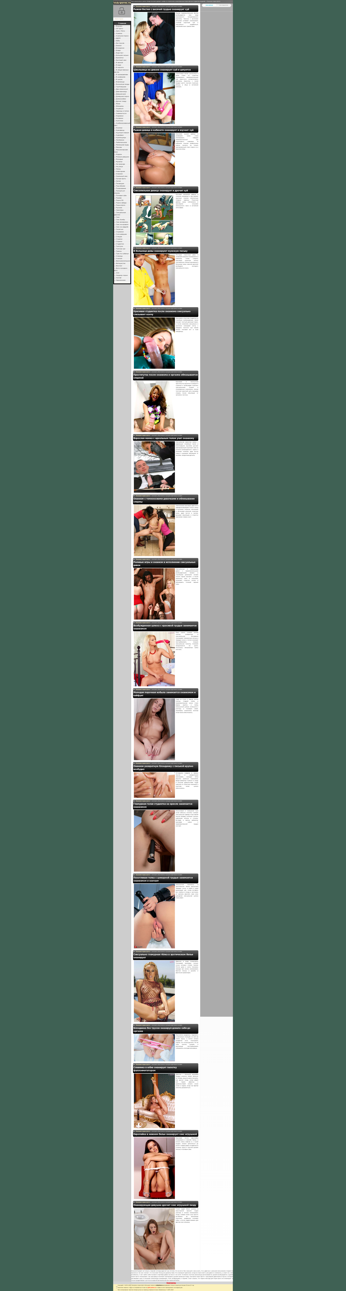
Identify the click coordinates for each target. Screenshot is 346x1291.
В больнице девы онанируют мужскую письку (160, 251)
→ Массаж (118, 147)
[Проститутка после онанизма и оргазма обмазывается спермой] (154, 406)
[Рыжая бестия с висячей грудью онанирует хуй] (154, 38)
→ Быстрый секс (120, 60)
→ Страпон (118, 239)
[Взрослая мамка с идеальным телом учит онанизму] (154, 467)
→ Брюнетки (118, 57)
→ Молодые (118, 159)
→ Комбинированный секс (122, 124)
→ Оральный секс (121, 176)
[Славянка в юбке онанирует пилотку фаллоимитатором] (154, 1101)
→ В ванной (118, 62)
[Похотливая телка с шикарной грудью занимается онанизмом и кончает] (154, 916)
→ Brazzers (118, 26)
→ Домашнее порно (121, 96)
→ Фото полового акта (120, 269)
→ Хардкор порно (121, 275)
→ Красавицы (119, 130)
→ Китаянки (118, 118)
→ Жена (117, 103)
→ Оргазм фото (120, 178)
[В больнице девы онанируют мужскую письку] (154, 279)
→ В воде (117, 65)
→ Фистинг (118, 266)
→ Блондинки (119, 48)
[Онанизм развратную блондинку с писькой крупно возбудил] (154, 785)
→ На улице (118, 166)
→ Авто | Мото (119, 31)
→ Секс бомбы (119, 219)
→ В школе (118, 79)
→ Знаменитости (120, 113)
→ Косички (118, 128)
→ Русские (118, 207)
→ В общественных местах (121, 71)
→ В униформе (119, 77)
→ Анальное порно (121, 36)
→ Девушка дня (120, 94)
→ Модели (118, 154)
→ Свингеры (118, 210)
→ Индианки (118, 116)
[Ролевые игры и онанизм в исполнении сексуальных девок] (154, 594)
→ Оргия (117, 181)
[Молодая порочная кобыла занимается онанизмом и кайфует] (154, 729)
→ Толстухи (118, 246)
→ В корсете (119, 67)
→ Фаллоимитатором (122, 261)
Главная (122, 23)
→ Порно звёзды (120, 203)
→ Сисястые (118, 229)
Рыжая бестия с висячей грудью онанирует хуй (161, 9)
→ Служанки (119, 232)
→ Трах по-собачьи (121, 253)
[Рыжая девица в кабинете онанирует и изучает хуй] (154, 158)
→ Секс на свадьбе (121, 227)
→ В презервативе (121, 74)
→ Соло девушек (120, 234)
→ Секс (117, 217)
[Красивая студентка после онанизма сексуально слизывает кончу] (154, 343)
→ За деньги (118, 108)
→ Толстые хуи (119, 249)
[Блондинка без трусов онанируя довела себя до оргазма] (154, 1047)
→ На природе (119, 164)
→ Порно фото (119, 205)
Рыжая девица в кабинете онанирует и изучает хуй (163, 130)
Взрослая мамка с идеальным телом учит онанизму (163, 438)
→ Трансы (118, 251)
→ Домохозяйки (120, 99)
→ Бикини (117, 45)
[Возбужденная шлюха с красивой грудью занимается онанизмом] (154, 659)
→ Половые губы (120, 195)
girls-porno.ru (152, 1287)
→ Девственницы (120, 91)
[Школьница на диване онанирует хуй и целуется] (154, 98)
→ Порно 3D (118, 200)
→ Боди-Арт (118, 53)
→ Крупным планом (121, 132)
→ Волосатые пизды (121, 84)
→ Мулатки (118, 161)
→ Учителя (118, 258)
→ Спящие (118, 236)
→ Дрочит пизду (120, 101)
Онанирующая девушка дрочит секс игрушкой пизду (164, 1205)
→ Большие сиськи (121, 55)
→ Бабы (117, 40)
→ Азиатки (118, 33)
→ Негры (117, 169)
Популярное (209, 5)
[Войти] (121, 10)
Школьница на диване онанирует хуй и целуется (162, 70)
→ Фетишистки (119, 263)
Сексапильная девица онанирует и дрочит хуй (160, 191)
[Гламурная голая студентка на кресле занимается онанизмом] (154, 841)
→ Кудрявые (118, 135)
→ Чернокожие (119, 280)
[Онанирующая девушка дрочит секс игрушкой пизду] (154, 1239)
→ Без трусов (119, 43)
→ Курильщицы (120, 137)
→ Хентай (117, 278)
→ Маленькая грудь (121, 145)
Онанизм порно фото (143, 6)
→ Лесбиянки (119, 140)
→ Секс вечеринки (121, 222)
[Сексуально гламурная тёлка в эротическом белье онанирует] (154, 991)
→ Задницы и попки (121, 111)
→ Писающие (119, 183)
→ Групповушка (120, 86)
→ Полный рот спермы (119, 192)
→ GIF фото (118, 28)
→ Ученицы (118, 256)
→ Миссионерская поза (121, 151)
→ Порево (118, 198)
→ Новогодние (119, 171)
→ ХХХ (116, 273)
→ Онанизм (118, 174)
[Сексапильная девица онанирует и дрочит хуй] (154, 219)
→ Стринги (118, 241)
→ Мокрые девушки (121, 157)
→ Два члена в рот (121, 89)
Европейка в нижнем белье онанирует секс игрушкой (165, 1134)
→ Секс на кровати (121, 224)
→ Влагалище (119, 82)
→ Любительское (120, 142)
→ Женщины (119, 106)
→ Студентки (119, 244)
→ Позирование (120, 188)
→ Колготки (118, 120)
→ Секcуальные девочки (120, 214)
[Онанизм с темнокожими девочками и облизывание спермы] (154, 530)
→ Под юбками (119, 186)
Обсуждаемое (223, 5)
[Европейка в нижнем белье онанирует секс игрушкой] (154, 1168)
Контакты (171, 1283)
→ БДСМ (117, 38)
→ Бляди (117, 50)
